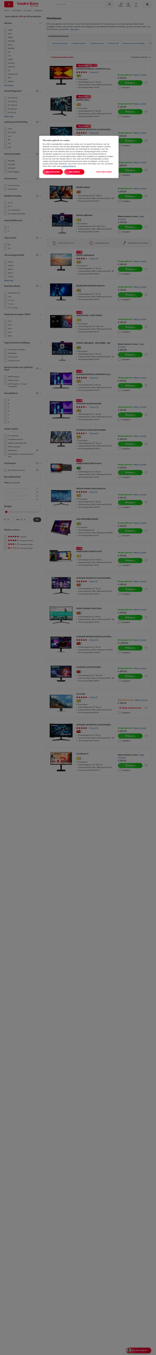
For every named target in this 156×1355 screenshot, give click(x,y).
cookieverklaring (68, 166)
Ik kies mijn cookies (104, 172)
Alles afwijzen (74, 172)
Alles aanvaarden (53, 172)
